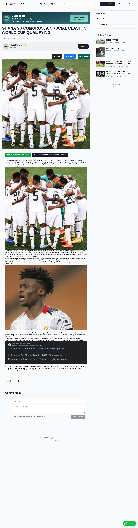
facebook (71, 56)
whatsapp (85, 56)
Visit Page (83, 46)
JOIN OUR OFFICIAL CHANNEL (18, 155)
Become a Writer (108, 4)
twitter (58, 56)
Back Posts (24, 4)
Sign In (121, 4)
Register (131, 4)
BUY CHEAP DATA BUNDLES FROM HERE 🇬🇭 (50, 155)
